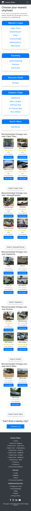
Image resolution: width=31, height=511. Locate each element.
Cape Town (15, 28)
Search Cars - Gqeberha (16, 452)
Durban (15, 83)
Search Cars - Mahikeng (16, 457)
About (16, 477)
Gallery (16, 493)
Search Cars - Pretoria (16, 450)
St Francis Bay (15, 108)
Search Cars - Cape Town (16, 445)
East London (15, 101)
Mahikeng (15, 127)
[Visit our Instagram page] (13, 500)
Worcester (15, 46)
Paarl (15, 35)
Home (16, 441)
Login (16, 473)
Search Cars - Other (16, 459)
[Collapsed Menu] (27, 2)
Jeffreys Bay (15, 105)
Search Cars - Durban (16, 455)
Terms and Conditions (16, 467)
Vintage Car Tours (16, 486)
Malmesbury (15, 42)
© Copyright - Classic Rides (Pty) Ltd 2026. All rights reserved (16, 504)
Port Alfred (15, 112)
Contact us (16, 464)
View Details (8, 157)
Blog (16, 491)
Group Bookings (16, 488)
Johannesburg (15, 61)
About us (16, 462)
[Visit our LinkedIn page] (17, 500)
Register (16, 475)
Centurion (15, 68)
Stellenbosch (15, 32)
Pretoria (15, 64)
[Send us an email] (20, 500)
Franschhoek (15, 39)
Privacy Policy (16, 496)
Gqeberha (15, 98)
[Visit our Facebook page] (10, 500)
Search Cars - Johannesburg (16, 448)
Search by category (16, 443)
